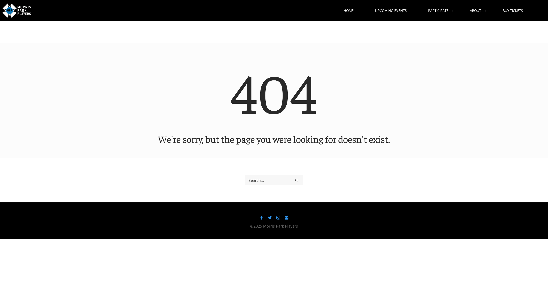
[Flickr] (286, 217)
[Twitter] (270, 217)
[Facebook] (261, 217)
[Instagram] (278, 217)
